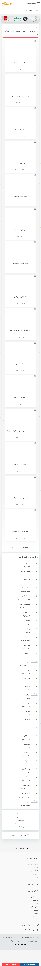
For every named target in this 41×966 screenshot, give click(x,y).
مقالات (36, 910)
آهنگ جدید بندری (33, 864)
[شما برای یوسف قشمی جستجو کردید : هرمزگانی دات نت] (7, 4)
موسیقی (35, 881)
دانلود (36, 878)
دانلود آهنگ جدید (20, 827)
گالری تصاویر (34, 907)
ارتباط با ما (35, 917)
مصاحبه (35, 914)
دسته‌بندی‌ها (31, 3)
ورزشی (36, 904)
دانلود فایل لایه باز (21, 814)
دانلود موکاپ (20, 817)
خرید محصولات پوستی (20, 824)
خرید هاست (20, 820)
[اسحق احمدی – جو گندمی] (20, 835)
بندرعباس (35, 874)
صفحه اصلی (34, 897)
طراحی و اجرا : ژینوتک (20, 944)
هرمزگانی (35, 868)
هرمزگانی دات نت (33, 884)
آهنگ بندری (34, 871)
